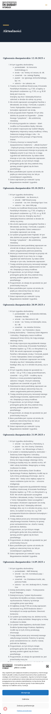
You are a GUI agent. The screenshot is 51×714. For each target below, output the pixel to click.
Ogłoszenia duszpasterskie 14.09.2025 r (24, 562)
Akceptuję (25, 692)
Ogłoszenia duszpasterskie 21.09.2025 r (24, 435)
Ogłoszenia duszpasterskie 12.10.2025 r (24, 58)
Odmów (25, 699)
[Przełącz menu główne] (46, 4)
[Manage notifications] (5, 709)
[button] (47, 666)
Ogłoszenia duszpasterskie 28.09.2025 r (24, 305)
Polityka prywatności (24, 711)
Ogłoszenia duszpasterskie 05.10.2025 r (24, 188)
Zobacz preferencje (25, 705)
